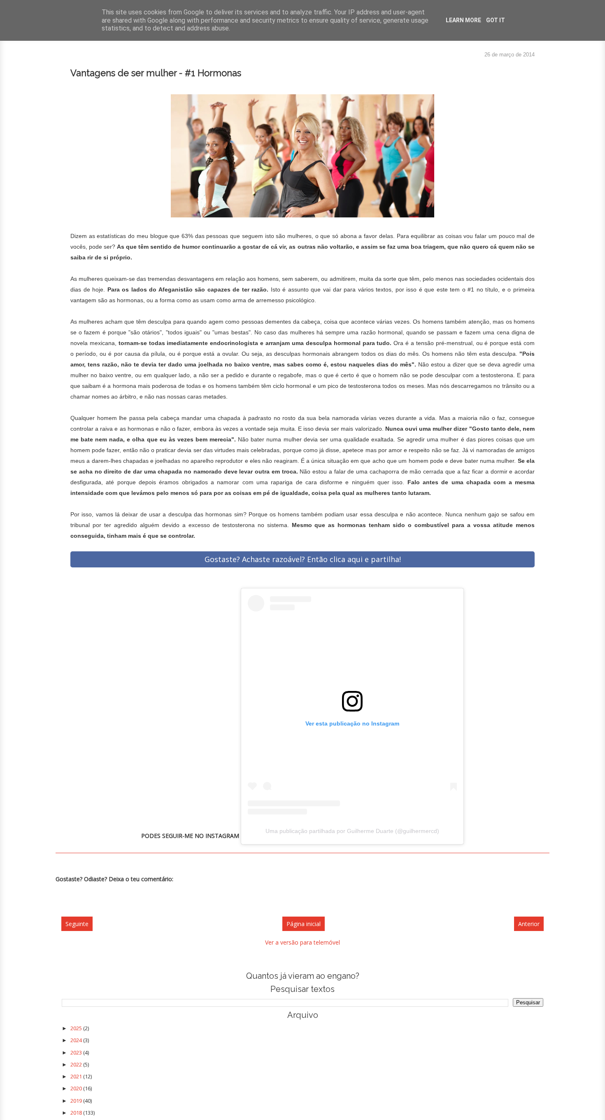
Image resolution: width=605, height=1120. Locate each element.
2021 (76, 1076)
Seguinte (76, 924)
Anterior (529, 924)
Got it (495, 20)
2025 (76, 1028)
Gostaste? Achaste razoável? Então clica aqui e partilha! (303, 559)
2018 (76, 1112)
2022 (76, 1064)
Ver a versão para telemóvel (302, 942)
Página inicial (303, 924)
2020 (76, 1088)
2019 (76, 1100)
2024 (76, 1040)
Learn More (463, 20)
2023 (76, 1052)
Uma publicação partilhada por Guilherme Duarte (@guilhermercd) (352, 831)
